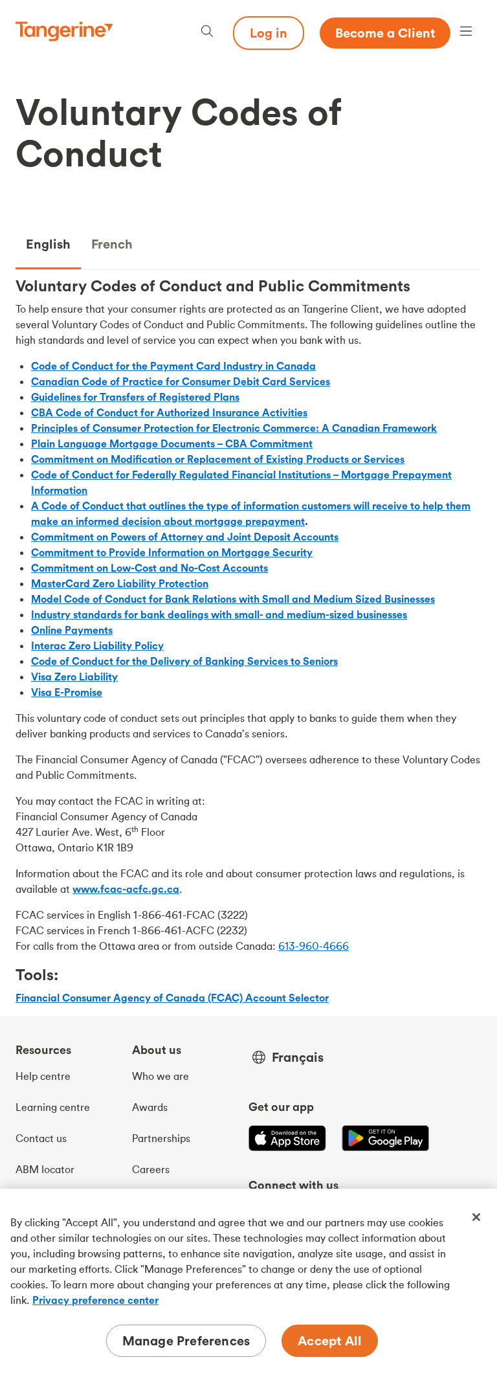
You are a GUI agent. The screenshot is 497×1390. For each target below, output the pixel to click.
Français (298, 1057)
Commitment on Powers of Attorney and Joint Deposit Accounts (184, 536)
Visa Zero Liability (74, 676)
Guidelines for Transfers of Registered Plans (135, 396)
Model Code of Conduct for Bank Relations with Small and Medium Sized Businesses (233, 598)
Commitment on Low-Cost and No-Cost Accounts (149, 567)
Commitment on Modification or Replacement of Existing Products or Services (217, 459)
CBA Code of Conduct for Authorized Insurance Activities (169, 412)
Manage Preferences (186, 1340)
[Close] (476, 1217)
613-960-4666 (313, 945)
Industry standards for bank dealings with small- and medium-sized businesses (219, 614)
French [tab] (112, 244)
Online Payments (72, 629)
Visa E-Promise (66, 692)
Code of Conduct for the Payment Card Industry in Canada (173, 365)
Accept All (330, 1340)
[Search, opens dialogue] (207, 33)
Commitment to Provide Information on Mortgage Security (172, 552)
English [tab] (48, 244)
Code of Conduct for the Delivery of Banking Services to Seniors (184, 661)
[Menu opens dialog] (465, 33)
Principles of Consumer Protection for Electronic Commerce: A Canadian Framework (234, 427)
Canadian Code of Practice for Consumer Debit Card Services (180, 381)
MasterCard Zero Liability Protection (119, 583)
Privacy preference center (95, 1300)
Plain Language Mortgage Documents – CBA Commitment (172, 443)
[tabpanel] (248, 645)
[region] (248, 1289)
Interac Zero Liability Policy (97, 645)
